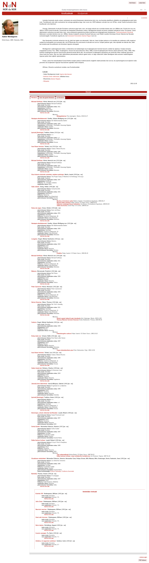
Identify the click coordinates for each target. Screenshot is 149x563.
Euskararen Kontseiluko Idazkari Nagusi (79, 36)
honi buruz (132, 3)
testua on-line (44, 112)
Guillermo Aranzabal (68, 471)
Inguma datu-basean (66, 74)
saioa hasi (142, 3)
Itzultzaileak (67, 13)
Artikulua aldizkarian (51, 76)
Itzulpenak (83, 13)
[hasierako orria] (9, 10)
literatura (34, 97)
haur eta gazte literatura (46, 97)
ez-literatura (60, 97)
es (145, 10)
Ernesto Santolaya (55, 471)
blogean (55, 79)
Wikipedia (46, 81)
